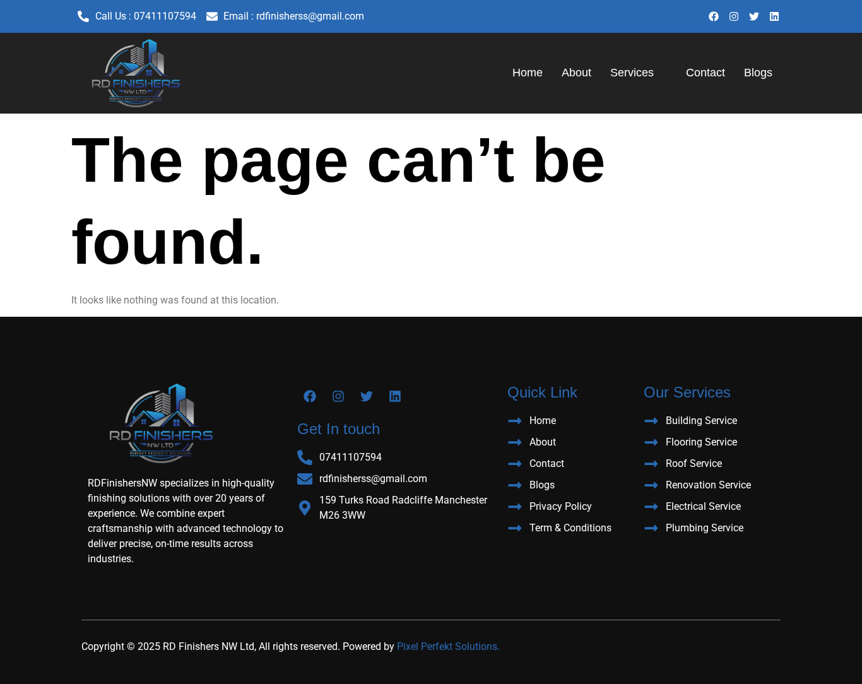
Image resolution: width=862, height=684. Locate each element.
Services (632, 72)
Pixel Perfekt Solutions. (448, 646)
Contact (705, 72)
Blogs (758, 72)
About (576, 72)
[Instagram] (734, 16)
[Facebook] (714, 16)
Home (527, 72)
